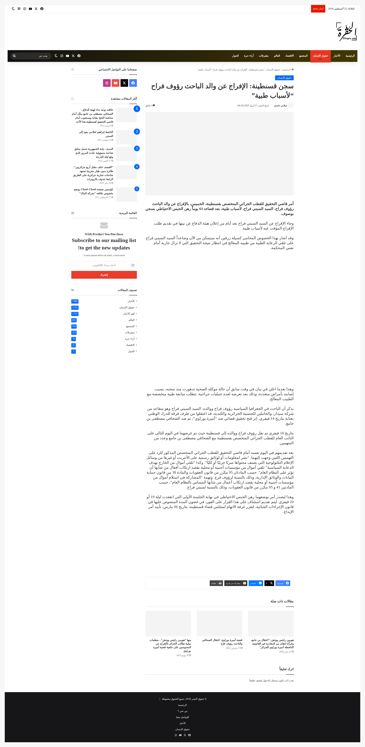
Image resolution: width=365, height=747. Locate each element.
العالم (277, 55)
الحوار (235, 55)
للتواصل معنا (182, 717)
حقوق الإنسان (320, 55)
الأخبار (336, 55)
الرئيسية (350, 55)
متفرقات (264, 55)
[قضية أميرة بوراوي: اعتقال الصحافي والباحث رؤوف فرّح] (219, 623)
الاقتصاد (289, 55)
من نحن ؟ (182, 711)
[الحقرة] (346, 32)
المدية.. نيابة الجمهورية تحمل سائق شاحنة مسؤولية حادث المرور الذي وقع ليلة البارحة (93, 153)
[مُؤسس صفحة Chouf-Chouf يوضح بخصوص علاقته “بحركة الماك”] (126, 194)
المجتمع (303, 55)
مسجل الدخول (270, 680)
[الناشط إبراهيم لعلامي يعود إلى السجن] (126, 137)
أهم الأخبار (129, 313)
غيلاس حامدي (280, 105)
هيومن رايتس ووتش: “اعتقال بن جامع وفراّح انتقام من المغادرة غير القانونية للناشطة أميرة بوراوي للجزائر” (273, 644)
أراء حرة (249, 55)
